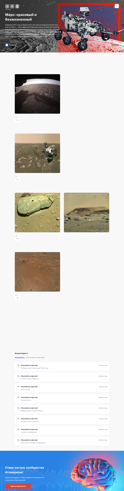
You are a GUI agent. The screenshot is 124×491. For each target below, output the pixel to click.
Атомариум (12, 45)
